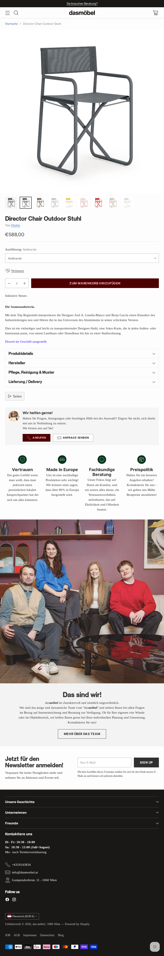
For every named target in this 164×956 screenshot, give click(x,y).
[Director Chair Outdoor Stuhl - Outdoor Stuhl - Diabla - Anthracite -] (82, 111)
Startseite (11, 23)
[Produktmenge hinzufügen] (24, 283)
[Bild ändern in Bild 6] (84, 203)
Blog (61, 935)
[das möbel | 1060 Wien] (82, 13)
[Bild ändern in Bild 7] (98, 203)
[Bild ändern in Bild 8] (113, 203)
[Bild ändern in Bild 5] (69, 203)
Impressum (30, 935)
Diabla (15, 225)
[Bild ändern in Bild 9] (127, 203)
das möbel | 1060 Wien (46, 924)
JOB (7, 935)
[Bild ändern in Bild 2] (26, 203)
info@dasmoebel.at (25, 872)
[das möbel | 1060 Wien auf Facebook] (7, 900)
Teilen (17, 396)
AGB (17, 935)
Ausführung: (21, 249)
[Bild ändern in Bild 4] (55, 203)
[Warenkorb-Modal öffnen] (155, 12)
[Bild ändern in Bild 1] (11, 203)
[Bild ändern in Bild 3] (40, 203)
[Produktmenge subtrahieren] (9, 283)
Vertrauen (17, 270)
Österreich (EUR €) (23, 916)
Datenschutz (47, 935)
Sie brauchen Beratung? (82, 3)
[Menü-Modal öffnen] (7, 12)
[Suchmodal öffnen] (16, 12)
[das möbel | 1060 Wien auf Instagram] (14, 900)
